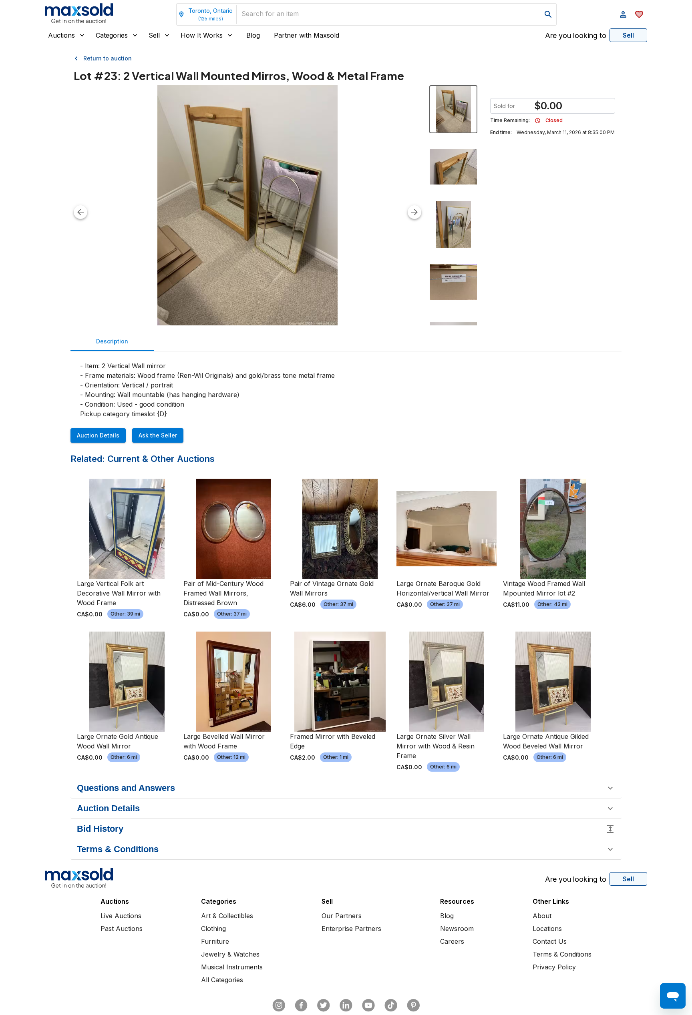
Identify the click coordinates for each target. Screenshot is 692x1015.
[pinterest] (413, 1005)
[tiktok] (390, 1005)
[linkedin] (346, 1005)
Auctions (61, 35)
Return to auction (107, 58)
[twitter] (323, 1005)
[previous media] (80, 212)
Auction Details (98, 435)
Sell (154, 35)
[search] (548, 14)
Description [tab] (112, 341)
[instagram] (278, 1005)
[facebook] (301, 1005)
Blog (253, 35)
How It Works (202, 35)
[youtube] (368, 1005)
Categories (112, 35)
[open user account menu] (623, 14)
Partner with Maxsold (306, 35)
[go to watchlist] (639, 14)
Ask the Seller (158, 435)
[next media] (414, 212)
